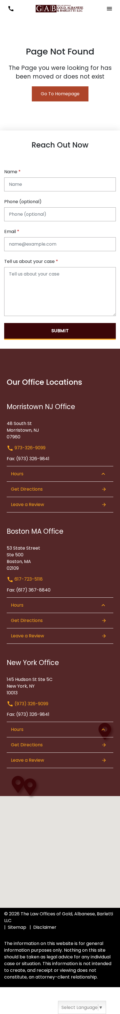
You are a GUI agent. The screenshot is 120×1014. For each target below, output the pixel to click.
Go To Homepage (60, 94)
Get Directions (27, 489)
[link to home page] (60, 8)
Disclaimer (44, 927)
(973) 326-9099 (30, 703)
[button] (10, 8)
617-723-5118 (28, 579)
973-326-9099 (29, 448)
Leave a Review (27, 504)
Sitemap (17, 927)
